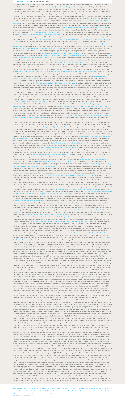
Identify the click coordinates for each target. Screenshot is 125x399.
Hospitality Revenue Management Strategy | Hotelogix (49, 221)
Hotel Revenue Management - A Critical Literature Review (63, 97)
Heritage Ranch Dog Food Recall (42, 393)
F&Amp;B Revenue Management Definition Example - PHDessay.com (50, 154)
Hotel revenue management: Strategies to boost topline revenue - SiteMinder (72, 71)
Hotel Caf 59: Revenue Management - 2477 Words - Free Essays (60, 53)
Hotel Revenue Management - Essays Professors (44, 32)
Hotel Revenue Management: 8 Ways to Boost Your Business (51, 127)
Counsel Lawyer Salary (26, 393)
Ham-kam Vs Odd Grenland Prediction (52, 388)
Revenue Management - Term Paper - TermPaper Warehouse (92, 233)
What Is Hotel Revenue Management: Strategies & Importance (59, 147)
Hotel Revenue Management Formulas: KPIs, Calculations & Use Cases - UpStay (83, 106)
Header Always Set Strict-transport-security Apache (94, 388)
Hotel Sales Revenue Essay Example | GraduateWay (82, 115)
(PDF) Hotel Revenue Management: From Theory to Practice (70, 7)
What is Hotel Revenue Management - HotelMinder (31, 101)
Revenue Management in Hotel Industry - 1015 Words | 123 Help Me (70, 62)
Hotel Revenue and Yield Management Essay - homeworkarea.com (65, 217)
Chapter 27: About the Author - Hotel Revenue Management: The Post (71, 143)
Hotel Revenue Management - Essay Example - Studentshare (53, 39)
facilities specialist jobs (22, 1)
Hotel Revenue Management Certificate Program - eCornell (30, 71)
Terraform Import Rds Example (71, 388)
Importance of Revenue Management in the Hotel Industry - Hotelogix (77, 189)
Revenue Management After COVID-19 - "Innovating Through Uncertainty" (66, 55)
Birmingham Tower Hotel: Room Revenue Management (40, 166)
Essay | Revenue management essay (77, 221)
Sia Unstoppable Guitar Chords (63, 390)
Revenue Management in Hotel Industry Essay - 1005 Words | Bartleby (46, 214)
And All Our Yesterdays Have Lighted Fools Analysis (86, 390)
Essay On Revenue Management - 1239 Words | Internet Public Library (39, 48)
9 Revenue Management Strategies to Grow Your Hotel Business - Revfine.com (47, 194)
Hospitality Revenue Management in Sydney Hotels (28, 200)
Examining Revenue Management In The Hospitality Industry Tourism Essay (84, 27)
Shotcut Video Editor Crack (47, 390)
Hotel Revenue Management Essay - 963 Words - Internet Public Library (54, 83)
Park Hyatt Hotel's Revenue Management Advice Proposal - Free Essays (39, 34)
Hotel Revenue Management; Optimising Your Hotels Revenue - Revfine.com (69, 175)
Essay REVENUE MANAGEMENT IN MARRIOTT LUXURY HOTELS (57, 161)
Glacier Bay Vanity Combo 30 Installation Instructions (27, 388)
